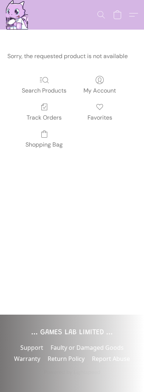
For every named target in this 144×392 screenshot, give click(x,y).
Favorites (100, 117)
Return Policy (66, 359)
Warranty (27, 359)
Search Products (44, 90)
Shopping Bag (44, 144)
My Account (99, 90)
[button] (17, 15)
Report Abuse (111, 359)
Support (31, 348)
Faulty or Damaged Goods (87, 348)
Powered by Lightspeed (72, 372)
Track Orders (44, 117)
